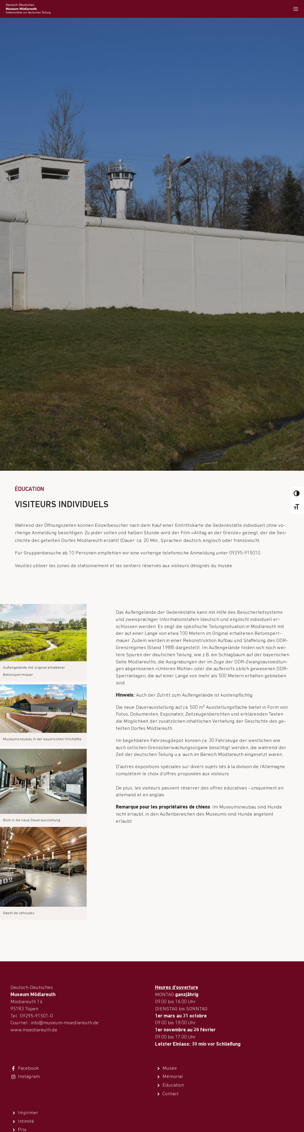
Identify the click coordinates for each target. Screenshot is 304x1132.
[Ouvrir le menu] (295, 8)
